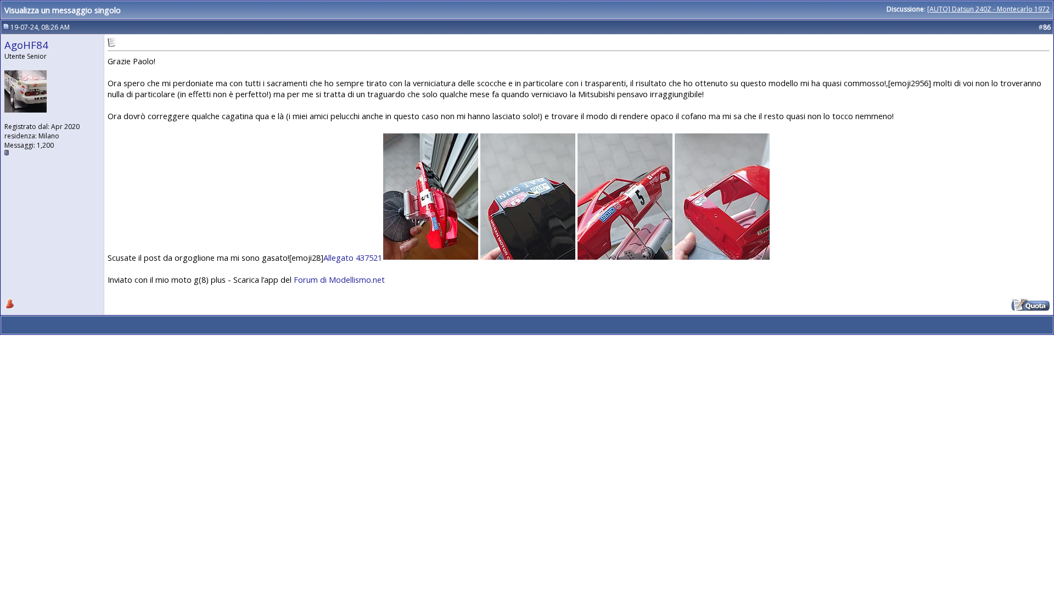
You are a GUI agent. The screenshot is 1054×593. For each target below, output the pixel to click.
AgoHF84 (26, 45)
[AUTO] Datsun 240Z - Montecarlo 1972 (988, 9)
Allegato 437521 (352, 257)
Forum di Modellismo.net (339, 279)
